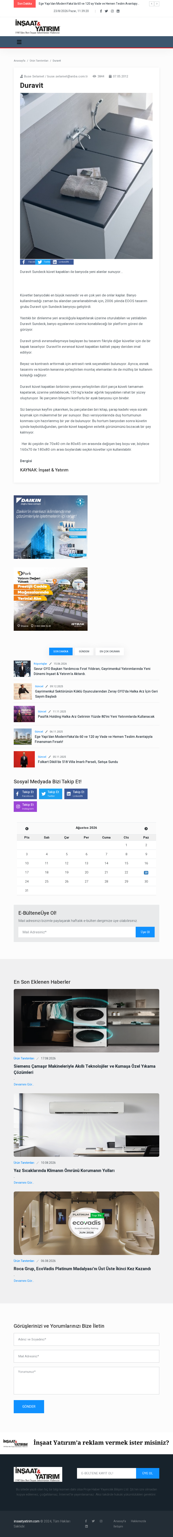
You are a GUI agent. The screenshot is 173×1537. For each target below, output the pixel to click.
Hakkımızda (138, 1521)
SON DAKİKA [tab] (60, 651)
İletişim (118, 1526)
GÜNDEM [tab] (84, 651)
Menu (20, 42)
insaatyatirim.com (27, 1521)
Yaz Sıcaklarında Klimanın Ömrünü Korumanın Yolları (64, 1171)
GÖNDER (28, 1406)
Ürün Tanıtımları (39, 61)
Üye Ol (145, 932)
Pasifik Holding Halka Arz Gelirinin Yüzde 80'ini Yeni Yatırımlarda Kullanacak (96, 716)
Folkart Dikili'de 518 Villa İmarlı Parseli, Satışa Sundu (78, 761)
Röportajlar (40, 664)
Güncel (39, 686)
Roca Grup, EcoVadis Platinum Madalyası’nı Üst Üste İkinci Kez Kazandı (82, 1269)
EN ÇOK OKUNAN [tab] (110, 651)
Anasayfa (19, 61)
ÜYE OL (147, 1473)
